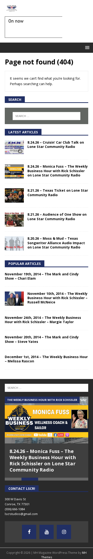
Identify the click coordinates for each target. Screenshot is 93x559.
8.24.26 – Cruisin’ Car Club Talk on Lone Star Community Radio (55, 144)
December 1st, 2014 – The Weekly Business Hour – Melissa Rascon (46, 359)
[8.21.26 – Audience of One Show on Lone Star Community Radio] (14, 219)
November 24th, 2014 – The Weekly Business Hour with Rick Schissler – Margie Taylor (43, 319)
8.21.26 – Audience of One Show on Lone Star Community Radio (57, 216)
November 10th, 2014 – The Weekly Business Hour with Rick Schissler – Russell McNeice (57, 297)
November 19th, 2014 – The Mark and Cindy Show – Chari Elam (42, 276)
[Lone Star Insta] (64, 532)
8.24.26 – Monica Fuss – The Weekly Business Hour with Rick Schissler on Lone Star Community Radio (57, 170)
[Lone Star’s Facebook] (29, 532)
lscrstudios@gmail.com (21, 514)
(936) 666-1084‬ (15, 509)
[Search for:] (46, 116)
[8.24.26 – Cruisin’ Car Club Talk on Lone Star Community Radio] (14, 147)
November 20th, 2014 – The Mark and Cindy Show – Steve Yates (42, 339)
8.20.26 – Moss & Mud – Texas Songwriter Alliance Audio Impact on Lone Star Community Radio (56, 242)
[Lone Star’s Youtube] (46, 532)
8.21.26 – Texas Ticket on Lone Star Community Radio (57, 192)
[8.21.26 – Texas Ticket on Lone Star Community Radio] (14, 195)
